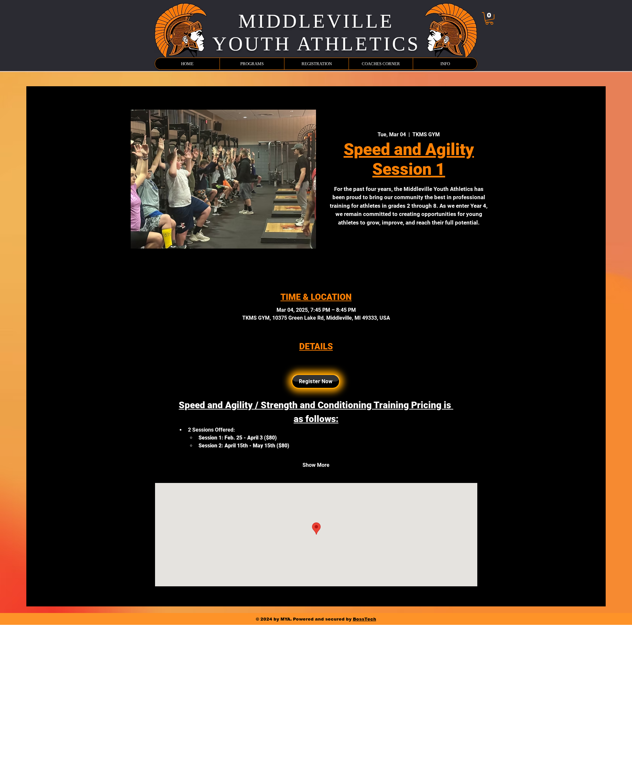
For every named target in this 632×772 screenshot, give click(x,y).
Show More (316, 465)
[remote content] (316, 381)
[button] (489, 18)
